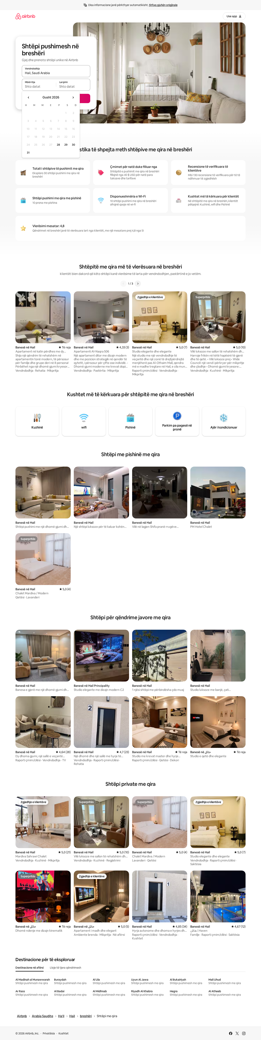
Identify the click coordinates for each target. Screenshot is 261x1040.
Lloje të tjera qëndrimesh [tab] (65, 967)
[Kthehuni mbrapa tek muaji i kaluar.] (28, 97)
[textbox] (39, 86)
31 (28, 152)
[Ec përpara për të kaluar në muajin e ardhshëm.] (73, 97)
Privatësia (49, 1033)
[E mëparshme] (123, 284)
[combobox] (56, 73)
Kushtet (64, 1033)
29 (65, 144)
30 (73, 144)
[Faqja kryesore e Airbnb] (25, 16)
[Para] (138, 284)
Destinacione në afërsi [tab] (29, 967)
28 (58, 144)
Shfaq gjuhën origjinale (163, 5)
